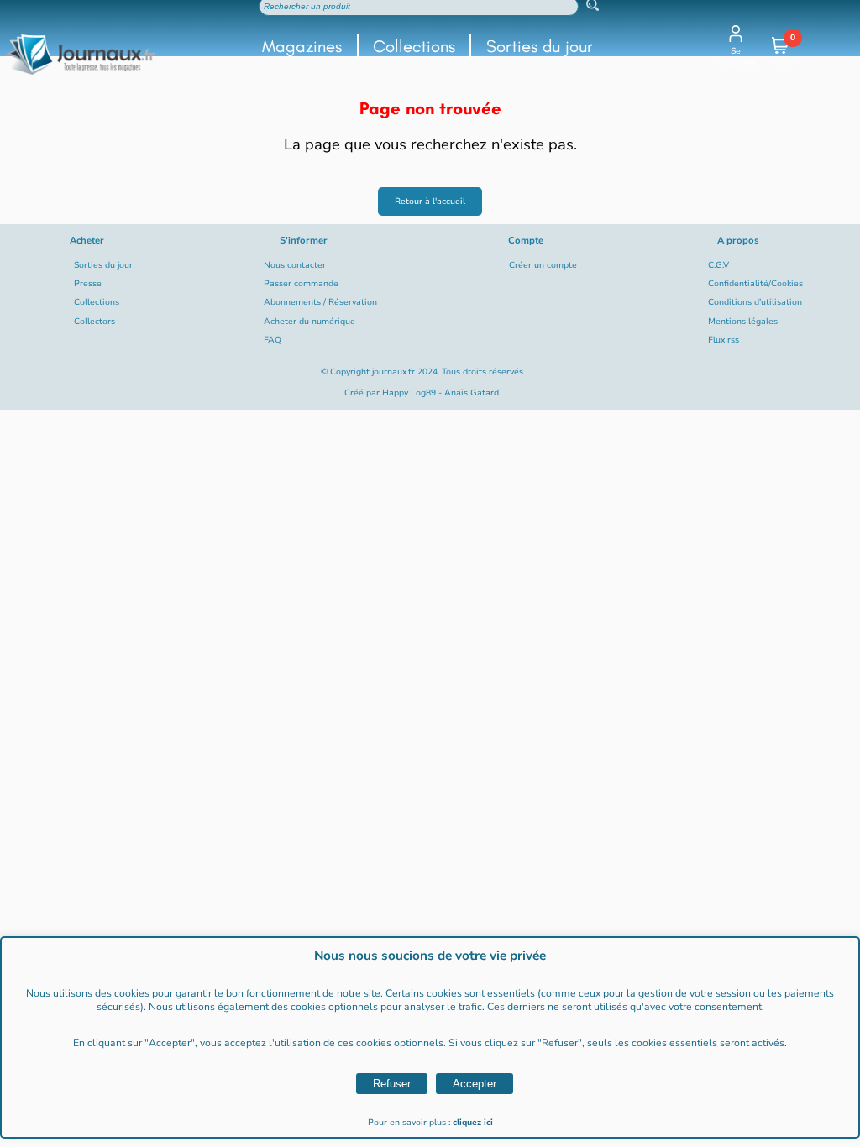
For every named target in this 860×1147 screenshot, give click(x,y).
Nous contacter (295, 265)
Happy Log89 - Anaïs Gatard (440, 393)
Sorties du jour (539, 46)
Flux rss (723, 340)
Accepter (474, 1083)
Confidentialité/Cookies (755, 284)
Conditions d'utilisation (755, 302)
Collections (414, 46)
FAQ (272, 340)
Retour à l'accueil (430, 201)
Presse (88, 284)
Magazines (302, 46)
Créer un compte (543, 265)
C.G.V (718, 265)
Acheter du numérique (309, 321)
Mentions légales (743, 321)
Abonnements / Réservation (320, 302)
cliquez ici (473, 1123)
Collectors (94, 321)
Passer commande (301, 284)
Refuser (392, 1083)
